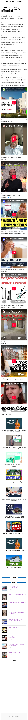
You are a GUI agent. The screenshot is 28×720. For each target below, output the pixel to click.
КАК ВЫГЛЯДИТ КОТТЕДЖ (15, 652)
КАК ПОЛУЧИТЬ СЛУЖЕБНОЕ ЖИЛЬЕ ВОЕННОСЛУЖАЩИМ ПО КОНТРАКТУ (16, 612)
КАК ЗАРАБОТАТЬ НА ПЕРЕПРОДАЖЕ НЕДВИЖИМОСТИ (17, 628)
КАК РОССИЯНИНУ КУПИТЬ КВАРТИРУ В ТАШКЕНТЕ (15, 620)
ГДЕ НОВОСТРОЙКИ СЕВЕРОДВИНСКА (13, 587)
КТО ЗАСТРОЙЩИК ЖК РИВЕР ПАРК (17, 602)
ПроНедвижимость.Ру (14, 1)
